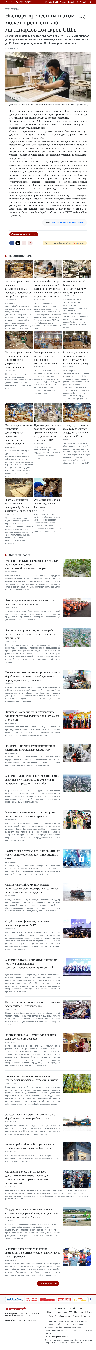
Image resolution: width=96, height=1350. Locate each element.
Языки (89, 1312)
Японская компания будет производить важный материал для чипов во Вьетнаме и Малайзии (32, 715)
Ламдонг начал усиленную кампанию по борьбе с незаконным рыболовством (30, 1116)
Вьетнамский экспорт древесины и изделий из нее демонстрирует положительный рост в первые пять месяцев (47, 289)
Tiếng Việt (48, 2)
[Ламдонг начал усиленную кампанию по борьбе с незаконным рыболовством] (77, 1121)
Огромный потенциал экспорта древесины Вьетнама (47, 503)
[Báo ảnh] (46, 1299)
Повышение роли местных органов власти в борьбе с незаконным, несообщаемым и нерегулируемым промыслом (32, 676)
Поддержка (79, 1312)
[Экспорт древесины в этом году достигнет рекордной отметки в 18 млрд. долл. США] (77, 412)
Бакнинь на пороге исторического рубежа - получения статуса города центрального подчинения (32, 634)
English (55, 2)
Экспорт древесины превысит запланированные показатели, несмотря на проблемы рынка (18, 289)
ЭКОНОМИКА (12, 9)
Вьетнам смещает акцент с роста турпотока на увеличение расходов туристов (32, 814)
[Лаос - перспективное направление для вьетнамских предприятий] (77, 607)
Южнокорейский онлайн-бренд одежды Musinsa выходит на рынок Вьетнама (30, 1146)
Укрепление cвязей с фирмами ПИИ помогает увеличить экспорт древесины (75, 287)
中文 (76, 2)
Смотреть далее (19, 555)
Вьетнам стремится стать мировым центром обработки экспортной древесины (19, 505)
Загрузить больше (48, 1283)
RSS (70, 1312)
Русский (83, 2)
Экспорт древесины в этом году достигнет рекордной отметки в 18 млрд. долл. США (77, 430)
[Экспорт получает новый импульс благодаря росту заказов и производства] (77, 1009)
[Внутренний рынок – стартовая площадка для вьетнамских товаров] (77, 1042)
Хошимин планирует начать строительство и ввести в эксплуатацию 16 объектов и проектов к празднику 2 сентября (32, 779)
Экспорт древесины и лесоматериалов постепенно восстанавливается (46, 358)
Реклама (76, 1316)
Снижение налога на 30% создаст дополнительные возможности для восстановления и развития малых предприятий (27, 1177)
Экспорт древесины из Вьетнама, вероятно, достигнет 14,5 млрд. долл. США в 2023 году (76, 358)
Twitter (17, 243)
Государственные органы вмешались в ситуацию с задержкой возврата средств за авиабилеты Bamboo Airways (31, 1213)
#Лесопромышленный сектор (24, 234)
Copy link (30, 243)
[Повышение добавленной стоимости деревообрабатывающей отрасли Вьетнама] (77, 1083)
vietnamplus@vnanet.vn (59, 1336)
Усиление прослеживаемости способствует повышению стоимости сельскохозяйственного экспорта (32, 564)
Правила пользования (57, 1312)
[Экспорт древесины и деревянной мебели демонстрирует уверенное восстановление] (19, 340)
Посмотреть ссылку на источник (67, 222)
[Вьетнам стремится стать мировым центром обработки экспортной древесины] (19, 487)
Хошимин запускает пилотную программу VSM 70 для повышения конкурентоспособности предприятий (31, 963)
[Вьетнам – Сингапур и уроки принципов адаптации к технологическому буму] (77, 753)
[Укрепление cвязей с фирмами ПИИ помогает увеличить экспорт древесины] (77, 269)
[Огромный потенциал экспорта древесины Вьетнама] (48, 487)
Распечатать (24, 243)
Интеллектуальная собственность (69, 1308)
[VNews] (88, 1299)
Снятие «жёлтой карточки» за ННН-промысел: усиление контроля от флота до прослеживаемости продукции (31, 888)
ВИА (51, 1316)
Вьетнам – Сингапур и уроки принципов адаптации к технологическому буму (30, 747)
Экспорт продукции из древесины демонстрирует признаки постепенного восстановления (18, 434)
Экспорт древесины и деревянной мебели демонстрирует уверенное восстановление (18, 360)
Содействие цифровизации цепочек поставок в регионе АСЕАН (27, 923)
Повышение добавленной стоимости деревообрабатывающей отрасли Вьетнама (31, 1078)
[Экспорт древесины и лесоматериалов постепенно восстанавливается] (48, 340)
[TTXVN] (77, 1299)
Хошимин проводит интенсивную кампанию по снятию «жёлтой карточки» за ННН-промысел (32, 1252)
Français (63, 2)
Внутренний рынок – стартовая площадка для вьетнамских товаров (31, 1036)
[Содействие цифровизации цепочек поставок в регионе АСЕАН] (77, 928)
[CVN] (13, 1299)
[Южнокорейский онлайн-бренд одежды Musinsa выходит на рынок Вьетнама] (77, 1151)
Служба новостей (62, 1316)
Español (71, 2)
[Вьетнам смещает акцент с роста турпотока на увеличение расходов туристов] (77, 819)
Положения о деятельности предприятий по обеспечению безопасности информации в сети (32, 854)
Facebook (11, 243)
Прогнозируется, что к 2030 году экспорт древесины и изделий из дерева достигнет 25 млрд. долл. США (47, 432)
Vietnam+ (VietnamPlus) (24, 2)
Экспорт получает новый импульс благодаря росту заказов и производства (32, 1004)
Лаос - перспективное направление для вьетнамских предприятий (29, 602)
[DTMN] (29, 1299)
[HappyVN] (62, 1299)
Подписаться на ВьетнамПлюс (58, 243)
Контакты (87, 1316)
